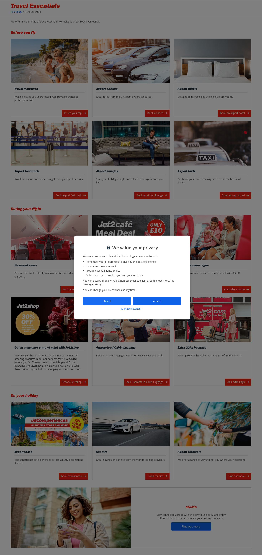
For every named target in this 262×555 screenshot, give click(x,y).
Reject (107, 301)
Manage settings (130, 308)
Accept (157, 301)
